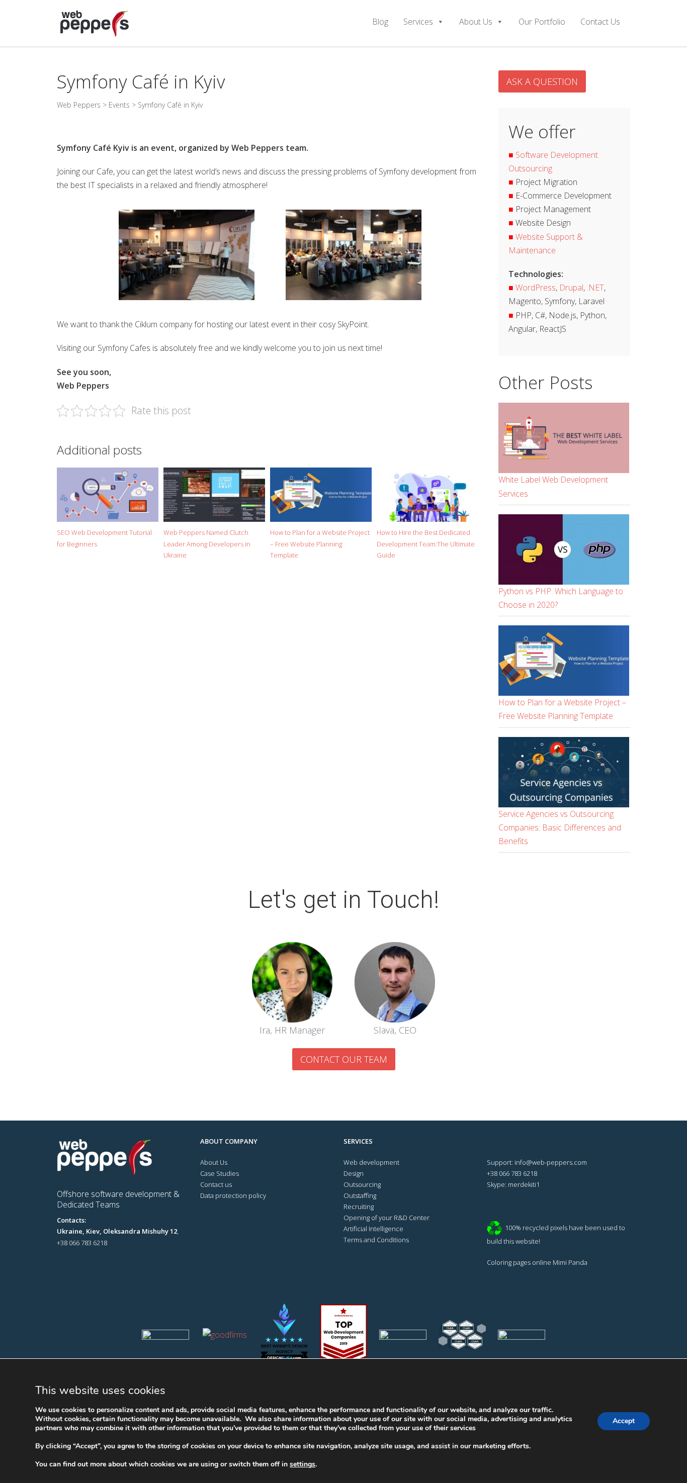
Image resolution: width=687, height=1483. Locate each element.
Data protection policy (233, 1195)
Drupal (571, 287)
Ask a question (542, 81)
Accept (624, 1421)
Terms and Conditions (376, 1239)
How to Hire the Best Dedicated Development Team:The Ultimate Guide (426, 543)
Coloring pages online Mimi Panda (537, 1262)
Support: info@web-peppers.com (537, 1162)
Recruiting (358, 1206)
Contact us (216, 1184)
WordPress (536, 287)
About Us (475, 21)
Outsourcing (362, 1184)
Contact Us (600, 21)
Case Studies (219, 1173)
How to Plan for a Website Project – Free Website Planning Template (320, 543)
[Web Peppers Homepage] (108, 1156)
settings (302, 1464)
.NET (595, 287)
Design (353, 1173)
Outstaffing (359, 1195)
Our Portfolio (542, 21)
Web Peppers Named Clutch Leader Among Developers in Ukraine (206, 543)
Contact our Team (343, 1059)
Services (418, 21)
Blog (380, 21)
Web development (371, 1162)
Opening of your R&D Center (386, 1217)
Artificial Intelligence (373, 1228)
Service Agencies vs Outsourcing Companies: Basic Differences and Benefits (559, 827)
